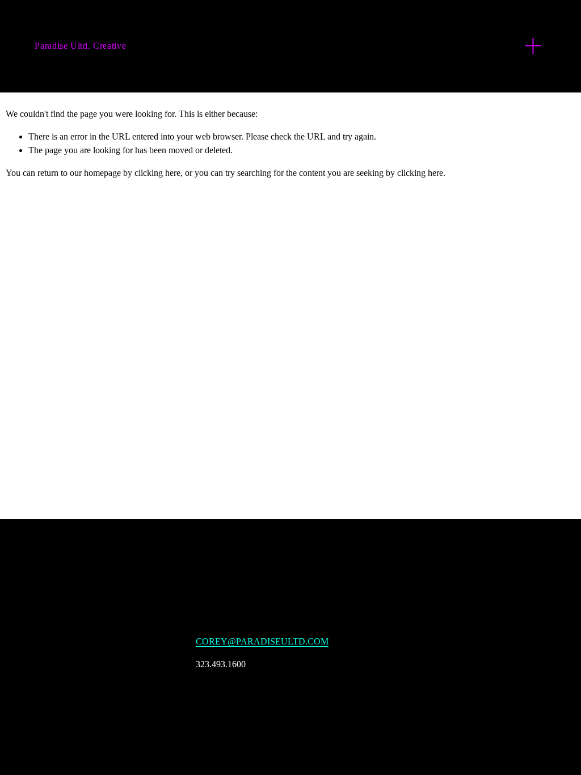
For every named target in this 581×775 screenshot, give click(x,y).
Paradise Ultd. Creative (80, 45)
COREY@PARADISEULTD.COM (262, 641)
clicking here (157, 173)
